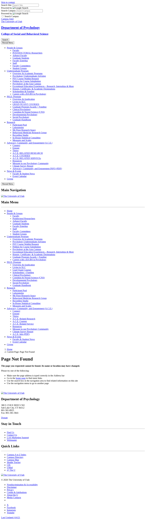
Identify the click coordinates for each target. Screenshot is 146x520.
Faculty (16, 50)
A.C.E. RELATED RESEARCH (28, 153)
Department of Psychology (20, 27)
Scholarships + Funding (23, 272)
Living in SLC (19, 102)
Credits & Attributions (17, 492)
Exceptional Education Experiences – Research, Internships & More (43, 86)
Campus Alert (7, 19)
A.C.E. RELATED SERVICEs (27, 158)
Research (11, 122)
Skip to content (8, 2)
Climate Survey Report (23, 166)
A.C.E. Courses (20, 321)
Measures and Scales (22, 140)
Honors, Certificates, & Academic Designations (34, 89)
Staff (15, 63)
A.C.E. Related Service (23, 324)
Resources (17, 161)
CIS (8, 465)
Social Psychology (21, 117)
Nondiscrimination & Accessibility (22, 484)
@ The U (11, 470)
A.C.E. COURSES (21, 155)
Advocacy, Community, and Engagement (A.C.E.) (29, 143)
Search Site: (6, 5)
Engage (16, 148)
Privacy (10, 490)
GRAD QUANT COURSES (26, 104)
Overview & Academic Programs (27, 73)
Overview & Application (24, 99)
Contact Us (12, 435)
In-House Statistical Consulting (26, 137)
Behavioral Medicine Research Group (30, 132)
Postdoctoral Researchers (24, 218)
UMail (10, 467)
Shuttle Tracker (14, 462)
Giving (10, 179)
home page (21, 378)
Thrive (16, 150)
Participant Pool (20, 125)
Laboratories (18, 127)
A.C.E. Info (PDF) (21, 334)
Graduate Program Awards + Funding (29, 107)
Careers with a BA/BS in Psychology (29, 94)
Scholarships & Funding (23, 91)
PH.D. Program (14, 96)
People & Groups (15, 48)
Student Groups (20, 68)
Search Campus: (8, 10)
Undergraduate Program (18, 71)
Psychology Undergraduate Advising (29, 76)
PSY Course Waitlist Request (26, 78)
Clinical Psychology (22, 109)
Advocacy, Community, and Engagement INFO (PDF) (37, 168)
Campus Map (13, 460)
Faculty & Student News (24, 173)
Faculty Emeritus (20, 60)
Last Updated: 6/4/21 (10, 517)
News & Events (14, 171)
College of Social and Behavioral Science (24, 33)
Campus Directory (15, 457)
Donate (4, 417)
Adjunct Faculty (20, 55)
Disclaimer (12, 487)
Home (9, 211)
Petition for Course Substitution (27, 81)
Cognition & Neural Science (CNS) (29, 112)
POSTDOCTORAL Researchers (27, 53)
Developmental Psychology (25, 114)
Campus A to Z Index (16, 454)
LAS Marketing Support (18, 437)
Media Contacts (14, 497)
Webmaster (12, 440)
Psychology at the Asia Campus (27, 84)
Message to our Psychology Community (31, 163)
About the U (12, 495)
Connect (16, 145)
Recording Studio (20, 135)
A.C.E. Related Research (24, 319)
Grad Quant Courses (22, 270)
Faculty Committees (22, 66)
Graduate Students (21, 58)
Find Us (10, 432)
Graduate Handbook (22, 120)
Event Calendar (20, 176)
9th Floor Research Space (24, 130)
